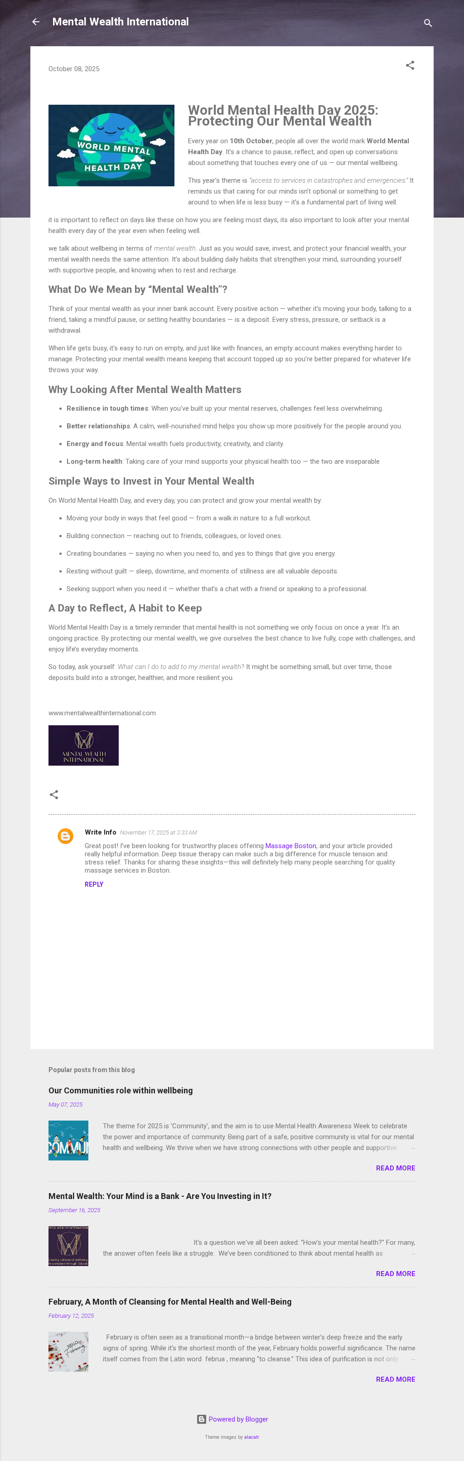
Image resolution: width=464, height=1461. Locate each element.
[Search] (428, 25)
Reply (94, 884)
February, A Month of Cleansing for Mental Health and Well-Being (170, 1301)
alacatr (251, 1437)
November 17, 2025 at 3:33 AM (158, 832)
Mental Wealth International (120, 21)
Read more (396, 1168)
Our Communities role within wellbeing (120, 1090)
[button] (410, 67)
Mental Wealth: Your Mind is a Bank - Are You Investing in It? (159, 1196)
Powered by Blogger (237, 1419)
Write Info (100, 832)
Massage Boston (291, 846)
